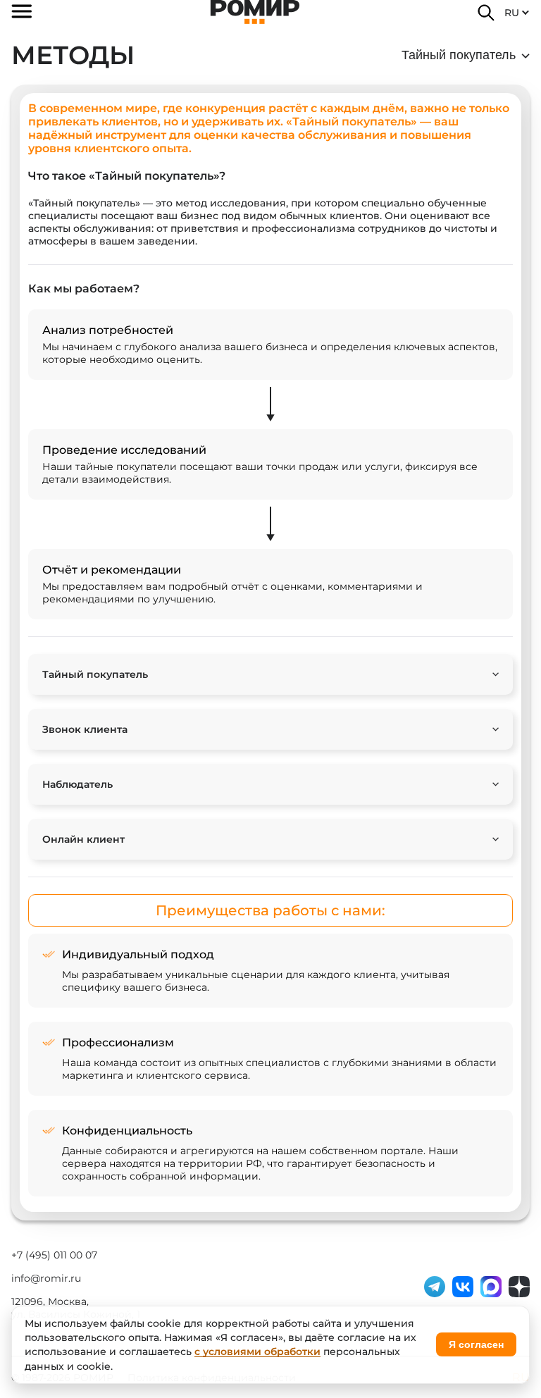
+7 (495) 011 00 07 (54, 1255)
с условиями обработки (257, 1351)
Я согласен (476, 1344)
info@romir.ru (46, 1278)
